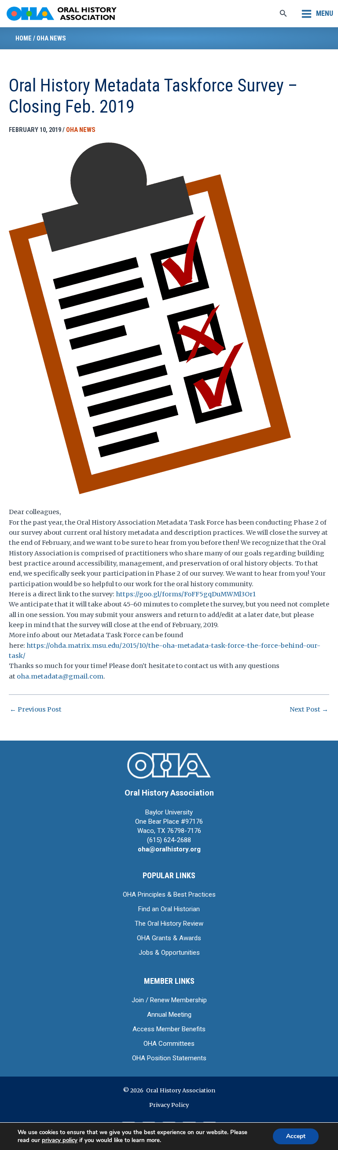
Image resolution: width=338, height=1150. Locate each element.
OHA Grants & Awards (169, 938)
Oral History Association (169, 792)
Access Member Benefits (169, 1029)
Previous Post (36, 709)
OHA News (51, 38)
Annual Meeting (169, 1015)
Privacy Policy (169, 1104)
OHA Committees (169, 1044)
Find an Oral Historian (169, 909)
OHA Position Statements (169, 1058)
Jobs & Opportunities (169, 953)
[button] (283, 13)
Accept (295, 1136)
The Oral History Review (169, 923)
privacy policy (59, 1140)
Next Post (309, 709)
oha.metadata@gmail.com (60, 676)
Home (23, 38)
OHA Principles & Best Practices (169, 894)
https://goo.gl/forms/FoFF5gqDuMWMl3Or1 (186, 594)
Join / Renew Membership (169, 1000)
